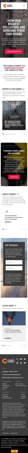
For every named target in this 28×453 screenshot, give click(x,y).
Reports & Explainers (12, 89)
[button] (24, 134)
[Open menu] (24, 6)
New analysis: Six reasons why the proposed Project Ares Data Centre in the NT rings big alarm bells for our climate (14, 124)
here (9, 281)
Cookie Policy (22, 443)
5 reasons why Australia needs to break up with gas (13, 331)
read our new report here (14, 51)
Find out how (14, 177)
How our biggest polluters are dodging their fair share (14, 27)
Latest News (7, 306)
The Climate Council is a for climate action (14, 68)
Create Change (9, 194)
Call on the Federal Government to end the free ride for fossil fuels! (13, 217)
